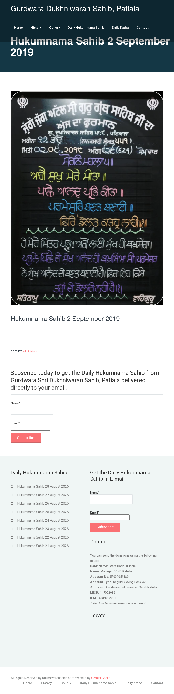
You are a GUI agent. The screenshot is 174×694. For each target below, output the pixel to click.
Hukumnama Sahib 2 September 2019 (65, 318)
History (36, 27)
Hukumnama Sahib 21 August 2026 (43, 546)
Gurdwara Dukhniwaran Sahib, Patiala (75, 8)
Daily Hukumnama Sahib (86, 27)
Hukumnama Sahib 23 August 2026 (43, 529)
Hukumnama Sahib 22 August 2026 (43, 537)
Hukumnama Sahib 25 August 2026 (43, 512)
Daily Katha (120, 27)
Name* (15, 403)
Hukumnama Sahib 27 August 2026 (43, 495)
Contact (143, 27)
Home (18, 27)
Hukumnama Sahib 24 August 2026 (43, 520)
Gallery (54, 27)
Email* (15, 423)
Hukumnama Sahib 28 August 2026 (43, 486)
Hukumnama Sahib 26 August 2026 (43, 503)
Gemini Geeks (100, 678)
